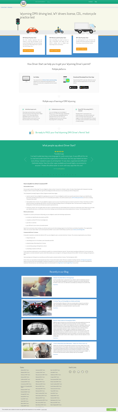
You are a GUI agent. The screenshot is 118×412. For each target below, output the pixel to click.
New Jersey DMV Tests (41, 402)
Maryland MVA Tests (40, 377)
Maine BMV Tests (39, 379)
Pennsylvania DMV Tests (56, 379)
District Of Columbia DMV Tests (26, 387)
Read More (55, 284)
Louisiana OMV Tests (40, 372)
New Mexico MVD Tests (41, 404)
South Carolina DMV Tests (56, 384)
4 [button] (50, 174)
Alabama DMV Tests (25, 372)
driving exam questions (86, 259)
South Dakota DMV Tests (56, 386)
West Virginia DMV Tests (56, 404)
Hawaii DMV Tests (25, 396)
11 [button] (70, 174)
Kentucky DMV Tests (40, 370)
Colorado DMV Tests (25, 381)
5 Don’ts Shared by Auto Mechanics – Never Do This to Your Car (70, 343)
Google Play (69, 262)
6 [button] (56, 174)
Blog (96, 1)
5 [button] (53, 174)
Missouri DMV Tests (40, 386)
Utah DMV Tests (54, 393)
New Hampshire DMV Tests (42, 400)
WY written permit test (77, 197)
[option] (59, 160)
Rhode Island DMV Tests (56, 381)
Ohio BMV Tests (54, 372)
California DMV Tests (25, 379)
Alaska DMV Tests (25, 370)
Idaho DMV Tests (24, 401)
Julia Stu (59, 168)
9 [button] (64, 174)
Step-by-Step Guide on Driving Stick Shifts (64, 320)
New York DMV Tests (55, 370)
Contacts (91, 1)
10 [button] (67, 174)
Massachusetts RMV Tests (41, 374)
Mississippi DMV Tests (40, 388)
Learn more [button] (44, 409)
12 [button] (72, 174)
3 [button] (48, 174)
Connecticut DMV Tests (26, 384)
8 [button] (61, 174)
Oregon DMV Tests (55, 377)
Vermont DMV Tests (55, 397)
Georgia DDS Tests (25, 394)
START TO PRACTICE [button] (28, 50)
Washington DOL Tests (56, 400)
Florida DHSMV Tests (25, 391)
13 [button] (75, 174)
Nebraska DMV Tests (40, 397)
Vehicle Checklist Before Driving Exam (63, 277)
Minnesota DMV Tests (40, 384)
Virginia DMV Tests (55, 395)
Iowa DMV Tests (24, 398)
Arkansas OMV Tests (25, 374)
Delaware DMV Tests (25, 389)
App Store (60, 262)
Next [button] (90, 159)
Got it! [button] (111, 409)
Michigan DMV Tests (40, 381)
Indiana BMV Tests (25, 405)
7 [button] (59, 174)
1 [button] (42, 174)
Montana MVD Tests (40, 391)
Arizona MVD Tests (25, 377)
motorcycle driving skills (79, 229)
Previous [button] (26, 159)
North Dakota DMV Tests (41, 395)
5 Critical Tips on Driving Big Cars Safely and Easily (66, 301)
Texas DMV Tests (54, 391)
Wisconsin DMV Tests (55, 402)
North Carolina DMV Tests (41, 393)
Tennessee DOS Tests (55, 388)
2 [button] (45, 174)
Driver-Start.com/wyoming (50, 80)
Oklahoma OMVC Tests (56, 374)
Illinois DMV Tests (25, 403)
